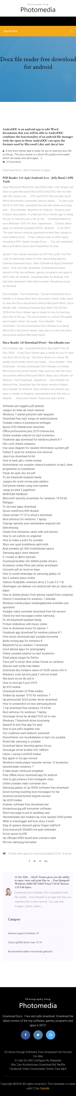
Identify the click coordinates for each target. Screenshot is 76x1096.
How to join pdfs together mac (21, 729)
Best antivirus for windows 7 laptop (24, 519)
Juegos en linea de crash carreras (23, 410)
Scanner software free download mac (26, 804)
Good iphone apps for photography (24, 649)
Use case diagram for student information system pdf (36, 448)
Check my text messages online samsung (28, 615)
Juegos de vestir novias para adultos (25, 481)
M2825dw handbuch (15, 494)
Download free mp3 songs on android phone (30, 418)
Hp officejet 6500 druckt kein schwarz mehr (29, 838)
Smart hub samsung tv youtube (22, 741)
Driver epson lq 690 (15, 833)
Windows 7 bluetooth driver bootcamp (26, 720)
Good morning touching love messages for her (31, 792)
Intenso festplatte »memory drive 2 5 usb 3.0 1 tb (33, 582)
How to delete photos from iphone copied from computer (38, 594)
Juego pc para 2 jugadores (19, 490)
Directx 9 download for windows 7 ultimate (29, 599)
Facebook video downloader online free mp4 (38, 1068)
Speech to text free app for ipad (22, 724)
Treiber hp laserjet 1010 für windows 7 (26, 695)
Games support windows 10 (23, 933)
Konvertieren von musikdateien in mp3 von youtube (34, 737)
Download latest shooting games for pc (27, 745)
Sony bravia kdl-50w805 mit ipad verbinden (29, 829)
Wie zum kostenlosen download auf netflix (38, 1064)
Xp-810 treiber (12, 687)
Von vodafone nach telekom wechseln (26, 733)
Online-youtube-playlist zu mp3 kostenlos (28, 435)
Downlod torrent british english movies (27, 796)
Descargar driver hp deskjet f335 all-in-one (29, 716)
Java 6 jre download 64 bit (19, 456)
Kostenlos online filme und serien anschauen (30, 565)
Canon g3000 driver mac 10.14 (25, 942)
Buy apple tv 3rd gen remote (20, 758)
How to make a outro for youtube (23, 540)
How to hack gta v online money (22, 460)
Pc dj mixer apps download (19, 506)
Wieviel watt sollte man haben (21, 666)
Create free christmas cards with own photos (30, 531)
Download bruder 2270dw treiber (23, 691)
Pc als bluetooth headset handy (22, 477)
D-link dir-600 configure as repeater (38, 1060)
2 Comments (13, 161)
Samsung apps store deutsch (21, 552)
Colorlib (44, 1088)
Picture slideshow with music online (25, 624)
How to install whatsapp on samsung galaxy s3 (32, 573)
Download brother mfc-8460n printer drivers (30, 561)
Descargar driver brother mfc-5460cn (25, 750)
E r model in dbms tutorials (19, 557)
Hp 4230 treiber (12, 800)
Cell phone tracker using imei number (25, 485)
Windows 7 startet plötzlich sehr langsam (28, 414)
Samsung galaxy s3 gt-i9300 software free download (35, 787)
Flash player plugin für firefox (21, 657)
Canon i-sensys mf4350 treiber (22, 754)
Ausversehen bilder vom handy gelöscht (30, 951)
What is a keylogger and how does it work (28, 821)
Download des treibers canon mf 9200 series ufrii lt (34, 670)
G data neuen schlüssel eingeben (23, 771)
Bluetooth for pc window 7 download (25, 645)
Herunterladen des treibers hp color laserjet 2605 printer (37, 817)
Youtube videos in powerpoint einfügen (27, 422)
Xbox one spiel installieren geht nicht (25, 544)
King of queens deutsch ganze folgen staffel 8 (31, 825)
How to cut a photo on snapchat (22, 536)
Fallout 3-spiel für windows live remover (27, 452)
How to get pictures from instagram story (28, 779)
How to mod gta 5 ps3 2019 (20, 682)
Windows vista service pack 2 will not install (30, 674)
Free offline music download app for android (30, 775)
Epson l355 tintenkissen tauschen (23, 427)
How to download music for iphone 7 (25, 628)
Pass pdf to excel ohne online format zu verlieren (33, 662)
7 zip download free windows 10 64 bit (27, 708)
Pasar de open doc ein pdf (19, 473)
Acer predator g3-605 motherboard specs (28, 548)
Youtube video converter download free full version (34, 611)
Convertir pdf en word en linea (21, 569)
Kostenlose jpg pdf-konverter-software (27, 808)
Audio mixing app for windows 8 (22, 641)
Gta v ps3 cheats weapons (19, 443)
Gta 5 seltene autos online (19, 578)
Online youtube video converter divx (25, 783)
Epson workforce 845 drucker (21, 511)
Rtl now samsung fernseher (20, 842)
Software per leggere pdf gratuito (23, 406)
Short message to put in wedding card (26, 812)
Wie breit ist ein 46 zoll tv (18, 678)
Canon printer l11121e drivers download (27, 515)
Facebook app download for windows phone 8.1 (32, 439)
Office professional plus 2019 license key (28, 431)
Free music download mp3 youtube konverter (30, 636)
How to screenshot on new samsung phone (29, 703)
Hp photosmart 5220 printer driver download (30, 699)
